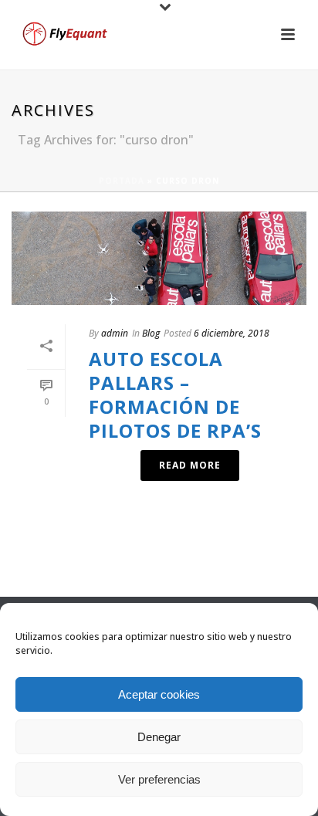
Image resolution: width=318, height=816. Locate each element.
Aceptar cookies (159, 694)
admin (114, 333)
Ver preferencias (159, 779)
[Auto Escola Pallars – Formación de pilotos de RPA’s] (159, 258)
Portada (121, 180)
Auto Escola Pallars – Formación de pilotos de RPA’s (175, 395)
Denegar (159, 736)
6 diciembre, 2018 (231, 333)
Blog (151, 333)
